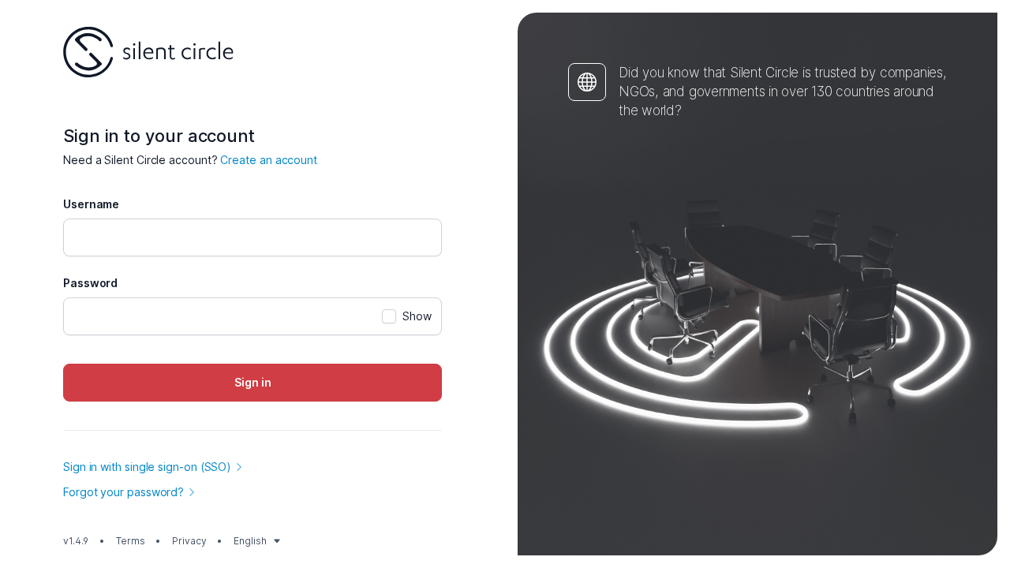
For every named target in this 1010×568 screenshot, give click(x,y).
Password (90, 283)
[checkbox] (407, 316)
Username (91, 204)
